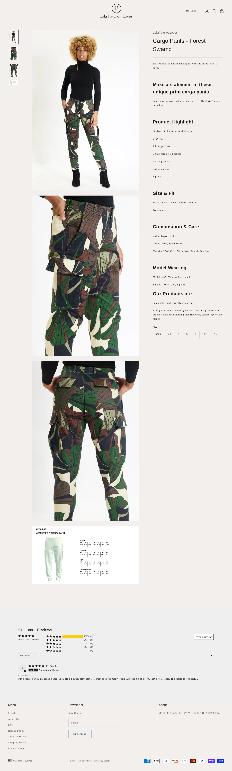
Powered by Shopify (101, 761)
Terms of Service (17, 736)
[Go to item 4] (14, 82)
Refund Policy (16, 730)
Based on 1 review (28, 639)
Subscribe (80, 734)
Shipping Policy (17, 742)
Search (12, 713)
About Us (13, 719)
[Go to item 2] (14, 54)
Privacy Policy (16, 748)
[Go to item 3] (14, 70)
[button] (53, 636)
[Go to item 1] (14, 37)
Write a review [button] (203, 636)
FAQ (10, 725)
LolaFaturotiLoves (165, 32)
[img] (37, 666)
